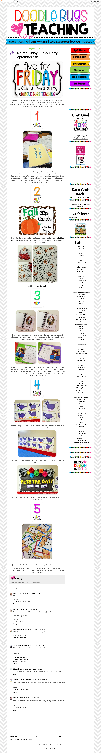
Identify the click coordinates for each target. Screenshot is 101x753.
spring (81, 422)
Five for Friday (81, 335)
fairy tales (81, 328)
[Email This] (33, 582)
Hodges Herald (18, 621)
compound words (81, 308)
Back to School (81, 262)
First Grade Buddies (19, 629)
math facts (81, 379)
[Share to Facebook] (38, 582)
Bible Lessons (81, 267)
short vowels (81, 411)
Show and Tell (81, 413)
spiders (81, 420)
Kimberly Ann (17, 669)
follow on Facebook (19, 661)
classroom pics (81, 296)
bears (81, 265)
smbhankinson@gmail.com (22, 657)
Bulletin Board (81, 280)
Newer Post (13, 736)
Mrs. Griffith (17, 593)
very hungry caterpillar (81, 442)
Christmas (81, 294)
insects (81, 358)
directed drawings (81, 319)
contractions (81, 310)
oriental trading (81, 390)
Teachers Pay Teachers (81, 429)
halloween (81, 356)
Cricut (81, 312)
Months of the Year (81, 385)
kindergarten (81, 360)
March (81, 372)
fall (81, 331)
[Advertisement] (80, 100)
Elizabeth (16, 609)
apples (81, 258)
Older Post (61, 736)
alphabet (81, 253)
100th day (81, 246)
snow (81, 417)
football (81, 340)
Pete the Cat (81, 392)
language (81, 365)
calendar (81, 283)
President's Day (81, 399)
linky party (81, 367)
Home (38, 736)
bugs (81, 278)
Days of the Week (81, 315)
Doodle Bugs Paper (81, 324)
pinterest (81, 395)
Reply (15, 604)
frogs (81, 347)
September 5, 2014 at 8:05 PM (34, 645)
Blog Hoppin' (81, 271)
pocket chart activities (81, 397)
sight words (81, 415)
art (81, 260)
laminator (81, 363)
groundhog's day (81, 353)
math (81, 374)
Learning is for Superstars (21, 659)
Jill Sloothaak (17, 697)
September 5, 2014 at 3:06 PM (29, 609)
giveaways (81, 351)
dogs (81, 322)
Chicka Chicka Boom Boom (81, 292)
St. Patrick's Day (81, 424)
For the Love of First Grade (21, 601)
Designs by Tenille (57, 744)
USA (81, 436)
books (81, 274)
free (81, 342)
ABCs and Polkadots (19, 707)
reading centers (81, 404)
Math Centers (81, 376)
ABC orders (81, 251)
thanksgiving (81, 433)
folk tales (81, 338)
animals (81, 255)
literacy (81, 369)
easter (81, 326)
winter (81, 445)
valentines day (81, 440)
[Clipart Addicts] (80, 164)
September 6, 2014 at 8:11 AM (38, 679)
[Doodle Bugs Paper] (80, 154)
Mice (81, 381)
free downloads (81, 344)
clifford (81, 299)
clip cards (81, 301)
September (81, 408)
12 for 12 (81, 249)
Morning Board (81, 388)
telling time (81, 431)
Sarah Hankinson (19, 645)
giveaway (81, 349)
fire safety (81, 333)
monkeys (81, 383)
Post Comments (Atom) (25, 739)
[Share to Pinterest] (39, 582)
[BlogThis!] (35, 582)
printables (81, 401)
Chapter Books (81, 290)
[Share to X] (36, 582)
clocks (81, 303)
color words (81, 306)
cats (81, 285)
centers (81, 287)
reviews (81, 406)
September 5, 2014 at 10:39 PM (32, 669)
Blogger (54, 748)
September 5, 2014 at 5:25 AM (31, 593)
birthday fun (81, 269)
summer (81, 427)
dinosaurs (81, 317)
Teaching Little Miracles (21, 679)
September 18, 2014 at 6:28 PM (32, 697)
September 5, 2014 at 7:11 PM (35, 629)
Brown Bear (81, 276)
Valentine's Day (81, 438)
